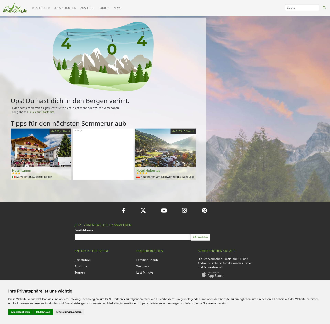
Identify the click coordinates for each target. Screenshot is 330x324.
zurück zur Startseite (40, 112)
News (117, 8)
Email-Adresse (84, 230)
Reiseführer (41, 8)
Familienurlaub (147, 260)
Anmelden (201, 237)
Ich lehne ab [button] (43, 311)
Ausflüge (87, 8)
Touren (103, 8)
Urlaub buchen (65, 8)
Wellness (142, 266)
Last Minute (144, 272)
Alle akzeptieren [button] (20, 311)
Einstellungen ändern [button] (69, 311)
